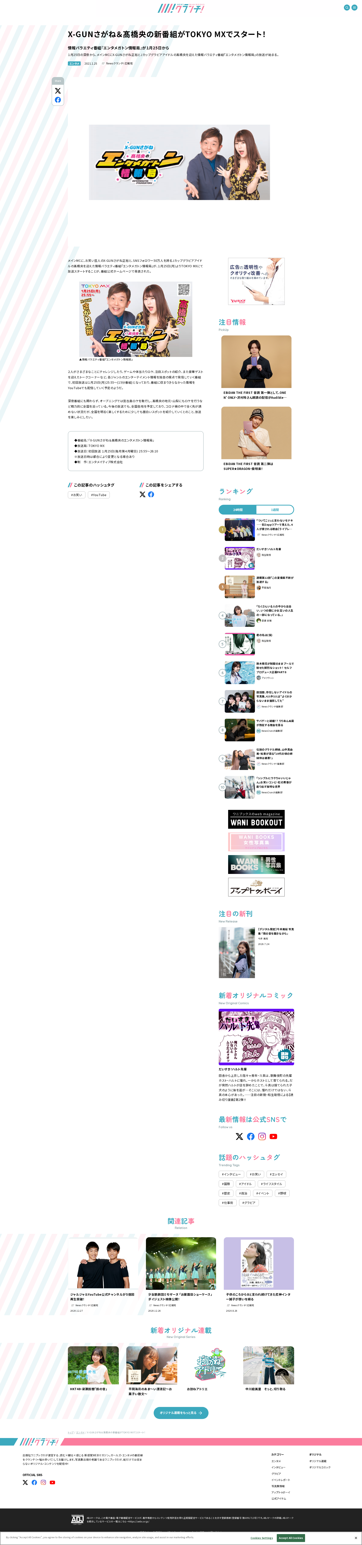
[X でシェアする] (58, 91)
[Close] (356, 1538)
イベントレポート (281, 1480)
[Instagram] (262, 1136)
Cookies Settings (262, 1538)
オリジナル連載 (318, 1461)
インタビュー (279, 1467)
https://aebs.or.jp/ (139, 1521)
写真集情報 (278, 1486)
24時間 (238, 509)
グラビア (276, 1474)
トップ (71, 1432)
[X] (239, 1136)
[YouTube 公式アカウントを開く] (52, 1482)
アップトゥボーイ (281, 1492)
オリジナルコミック (320, 1467)
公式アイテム (279, 1498)
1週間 (275, 509)
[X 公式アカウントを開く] (25, 1482)
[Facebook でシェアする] (58, 100)
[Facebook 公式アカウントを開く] (34, 1482)
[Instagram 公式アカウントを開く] (43, 1482)
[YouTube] (273, 1136)
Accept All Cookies (291, 1538)
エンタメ (74, 63)
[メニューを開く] (354, 7)
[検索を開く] (347, 7)
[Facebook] (251, 1136)
